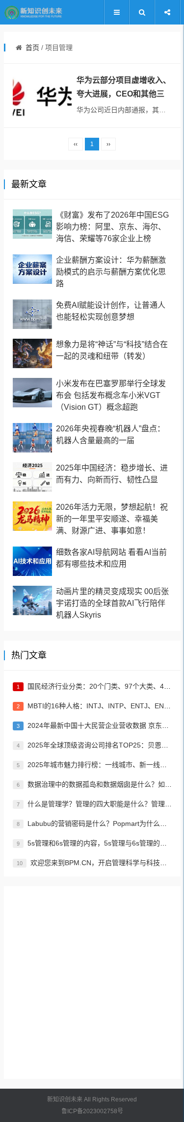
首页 (32, 47)
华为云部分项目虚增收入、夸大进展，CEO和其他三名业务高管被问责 (124, 94)
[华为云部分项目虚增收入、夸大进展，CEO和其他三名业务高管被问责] (42, 96)
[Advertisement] (92, 982)
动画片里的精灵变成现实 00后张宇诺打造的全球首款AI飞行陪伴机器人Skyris (112, 603)
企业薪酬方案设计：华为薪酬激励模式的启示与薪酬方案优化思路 (111, 272)
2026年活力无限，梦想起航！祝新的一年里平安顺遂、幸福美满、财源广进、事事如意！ (112, 519)
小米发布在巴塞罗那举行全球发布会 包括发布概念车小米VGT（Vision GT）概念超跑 (111, 395)
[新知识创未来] (33, 12)
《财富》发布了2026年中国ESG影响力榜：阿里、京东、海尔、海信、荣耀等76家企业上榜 (112, 227)
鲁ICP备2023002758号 (92, 1111)
